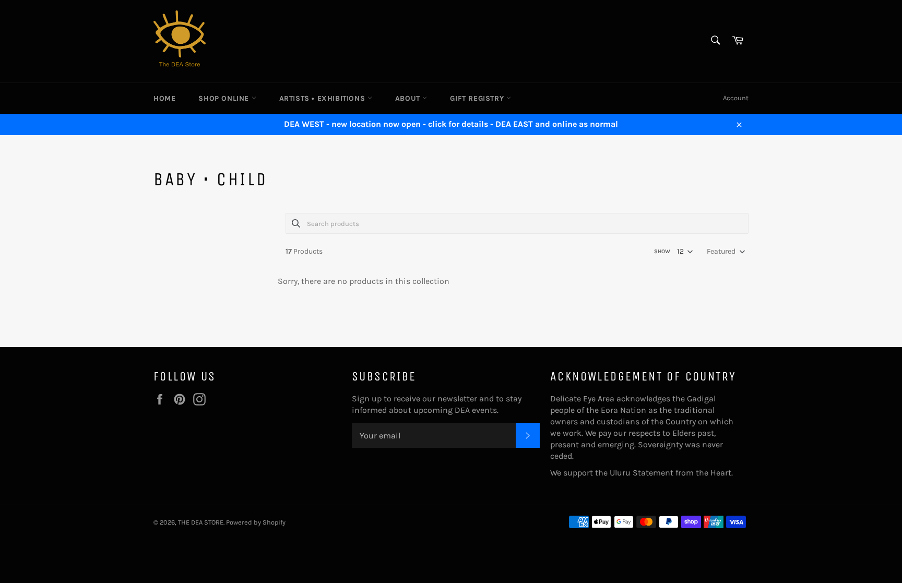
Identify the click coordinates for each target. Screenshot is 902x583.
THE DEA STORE (200, 522)
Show (662, 251)
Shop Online (224, 98)
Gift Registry (478, 98)
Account (736, 98)
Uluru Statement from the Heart (670, 473)
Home (164, 98)
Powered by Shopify (256, 522)
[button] (725, 251)
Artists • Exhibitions (323, 98)
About (409, 98)
